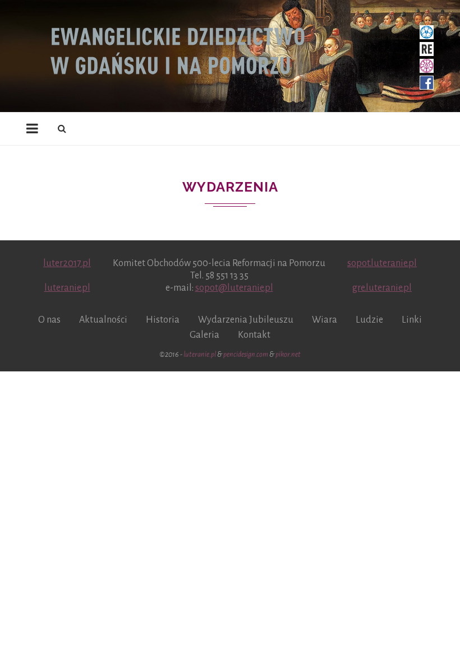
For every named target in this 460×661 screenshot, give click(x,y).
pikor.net (288, 355)
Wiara (324, 320)
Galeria (204, 335)
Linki (412, 320)
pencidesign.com (245, 355)
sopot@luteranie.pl (234, 288)
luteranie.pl (67, 288)
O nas (49, 320)
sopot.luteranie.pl (382, 263)
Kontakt (254, 335)
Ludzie (369, 320)
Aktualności (103, 320)
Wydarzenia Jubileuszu (245, 320)
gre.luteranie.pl (382, 288)
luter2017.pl (67, 263)
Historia (163, 320)
